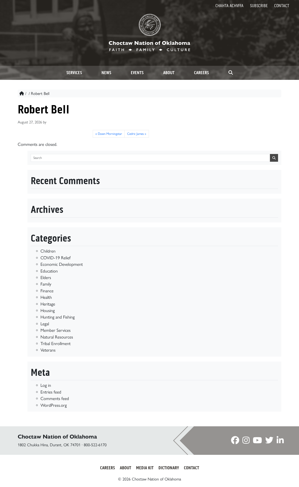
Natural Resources (56, 337)
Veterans (48, 350)
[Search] (231, 73)
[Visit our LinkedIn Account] (280, 441)
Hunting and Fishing (57, 317)
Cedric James (135, 134)
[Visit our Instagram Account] (246, 441)
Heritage (47, 304)
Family (45, 284)
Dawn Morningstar (110, 134)
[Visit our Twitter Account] (269, 441)
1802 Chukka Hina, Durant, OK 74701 (49, 444)
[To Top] (279, 476)
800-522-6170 (95, 444)
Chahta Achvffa (229, 5)
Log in (45, 385)
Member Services (55, 330)
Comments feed (54, 398)
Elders (45, 277)
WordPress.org (53, 405)
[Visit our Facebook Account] (235, 441)
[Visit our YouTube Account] (257, 441)
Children (48, 251)
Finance (46, 290)
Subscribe (259, 5)
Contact (281, 5)
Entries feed (50, 392)
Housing (47, 310)
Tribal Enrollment (55, 343)
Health (46, 297)
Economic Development (61, 264)
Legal (44, 323)
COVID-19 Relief (55, 257)
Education (49, 271)
